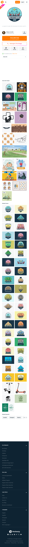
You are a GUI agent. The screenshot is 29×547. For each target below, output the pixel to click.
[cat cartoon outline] (8, 173)
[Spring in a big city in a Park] (14, 186)
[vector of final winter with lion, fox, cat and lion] (8, 199)
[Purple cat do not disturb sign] (7, 126)
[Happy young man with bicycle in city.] (9, 223)
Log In (22, 2)
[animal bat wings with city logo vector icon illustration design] (19, 138)
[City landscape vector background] (9, 150)
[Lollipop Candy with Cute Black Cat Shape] (8, 139)
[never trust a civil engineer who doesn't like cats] (7, 97)
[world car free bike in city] (7, 253)
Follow (24, 33)
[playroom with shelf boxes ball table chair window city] (9, 116)
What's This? (14, 53)
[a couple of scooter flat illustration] (9, 86)
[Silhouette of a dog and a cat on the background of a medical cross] (18, 127)
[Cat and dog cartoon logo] (17, 233)
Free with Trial (14, 38)
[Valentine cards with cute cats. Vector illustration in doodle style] (9, 243)
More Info (5, 56)
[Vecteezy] (2, 2)
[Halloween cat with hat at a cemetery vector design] (7, 233)
